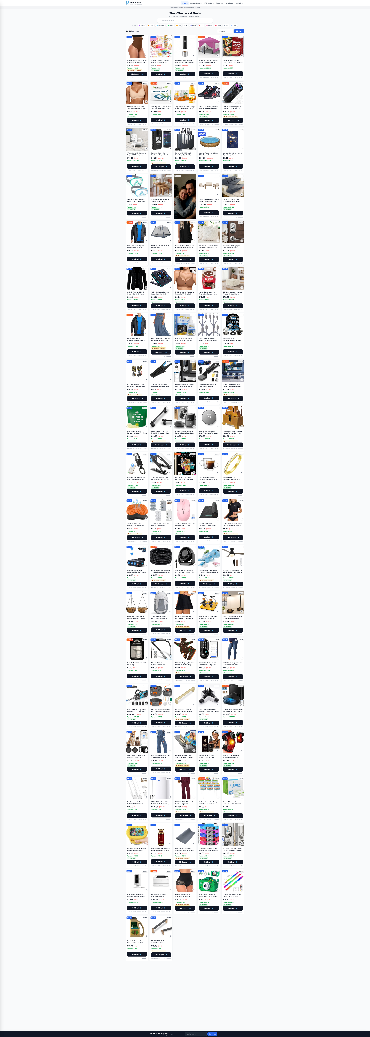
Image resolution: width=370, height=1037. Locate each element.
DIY (186, 25)
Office (235, 25)
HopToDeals (135, 2)
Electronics (161, 25)
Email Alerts (239, 3)
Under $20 (219, 3)
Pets (179, 25)
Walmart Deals (209, 3)
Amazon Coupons (196, 3)
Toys (202, 25)
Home (151, 25)
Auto (227, 25)
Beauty (210, 25)
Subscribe (212, 1034)
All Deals (185, 3)
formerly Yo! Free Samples (135, 4)
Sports (194, 25)
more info (198, 7)
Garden (171, 25)
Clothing (143, 25)
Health (219, 25)
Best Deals (229, 3)
